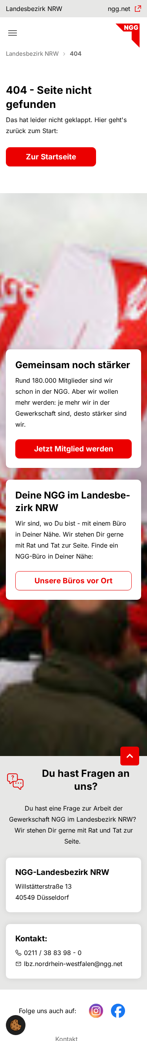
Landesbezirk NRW (34, 9)
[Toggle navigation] (12, 33)
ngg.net (119, 9)
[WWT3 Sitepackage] (126, 32)
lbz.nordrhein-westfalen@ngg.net (73, 964)
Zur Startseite (51, 156)
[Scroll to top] (129, 756)
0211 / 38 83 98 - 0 (53, 953)
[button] (16, 1024)
